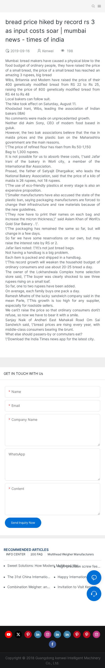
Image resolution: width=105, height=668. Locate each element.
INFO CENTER (15, 554)
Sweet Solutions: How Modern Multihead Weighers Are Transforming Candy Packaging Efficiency (45, 565)
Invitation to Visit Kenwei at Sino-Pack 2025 (79, 587)
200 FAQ (36, 554)
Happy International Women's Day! (79, 577)
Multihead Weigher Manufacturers (71, 554)
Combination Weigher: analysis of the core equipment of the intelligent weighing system (29, 587)
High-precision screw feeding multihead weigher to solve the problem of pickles (79, 566)
